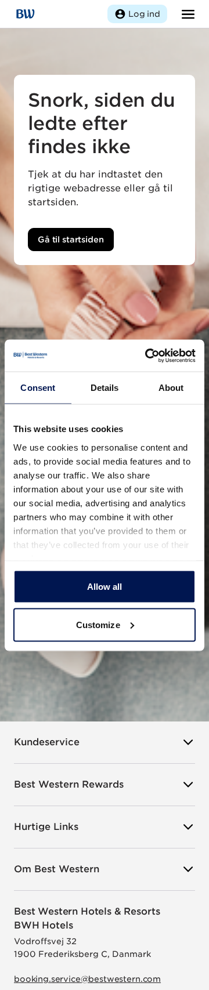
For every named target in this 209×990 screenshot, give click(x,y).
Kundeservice (47, 742)
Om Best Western (56, 869)
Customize (98, 624)
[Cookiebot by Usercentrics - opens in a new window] (147, 355)
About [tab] (171, 388)
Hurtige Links (46, 826)
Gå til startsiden (71, 239)
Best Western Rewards (69, 784)
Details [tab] (105, 388)
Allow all (104, 587)
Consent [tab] (37, 388)
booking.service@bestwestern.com (87, 979)
